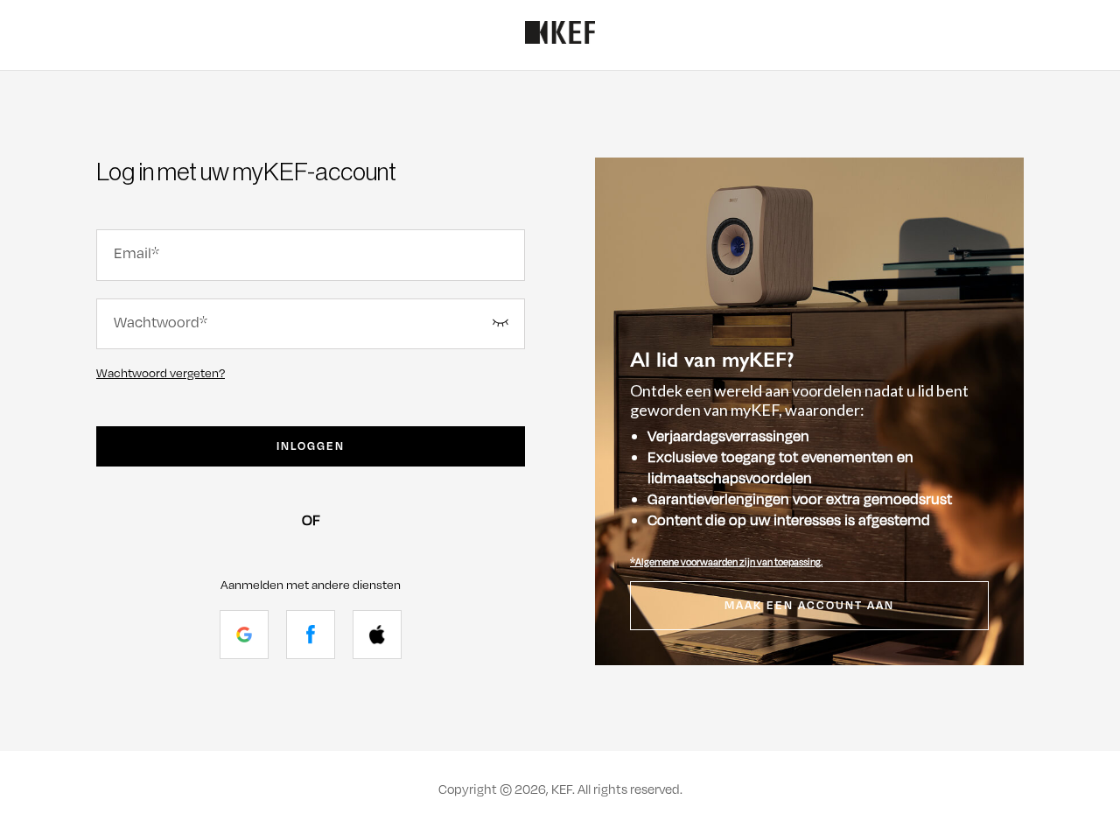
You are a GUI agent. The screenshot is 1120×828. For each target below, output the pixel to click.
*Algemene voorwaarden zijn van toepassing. (726, 562)
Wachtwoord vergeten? (160, 373)
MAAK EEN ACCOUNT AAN (809, 606)
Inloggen (310, 446)
